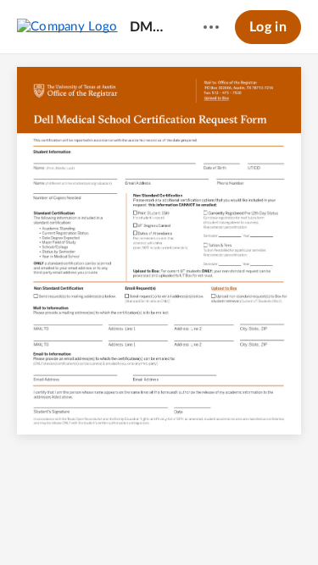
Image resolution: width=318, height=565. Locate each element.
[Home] (67, 26)
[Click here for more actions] (211, 27)
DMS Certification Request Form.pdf (150, 27)
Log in (268, 27)
